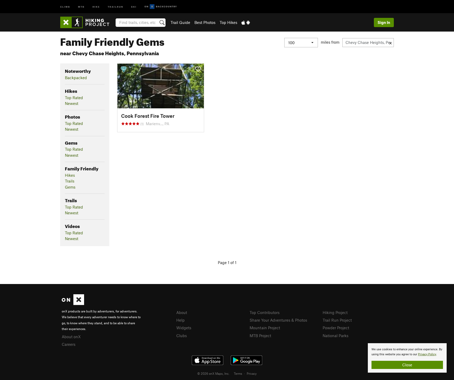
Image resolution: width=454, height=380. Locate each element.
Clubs (181, 335)
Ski (134, 6)
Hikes (70, 175)
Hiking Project (335, 312)
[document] (407, 358)
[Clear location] (390, 42)
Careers (68, 344)
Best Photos (204, 22)
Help (180, 320)
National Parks (335, 335)
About (181, 312)
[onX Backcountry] (161, 7)
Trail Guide (180, 22)
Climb (65, 6)
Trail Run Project (337, 320)
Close (407, 364)
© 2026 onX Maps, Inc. (213, 373)
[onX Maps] (73, 303)
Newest (71, 103)
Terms (238, 373)
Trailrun (115, 6)
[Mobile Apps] (245, 22)
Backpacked (76, 77)
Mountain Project (265, 327)
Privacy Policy (427, 354)
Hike (96, 6)
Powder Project (336, 327)
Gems (70, 187)
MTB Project (260, 335)
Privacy (252, 373)
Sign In (384, 22)
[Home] (87, 22)
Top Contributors (265, 312)
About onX (71, 336)
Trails (69, 181)
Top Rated (74, 97)
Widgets (183, 327)
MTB (81, 6)
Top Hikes (228, 22)
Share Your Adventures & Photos (278, 320)
